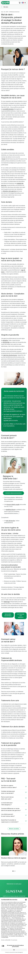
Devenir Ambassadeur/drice (13, 493)
